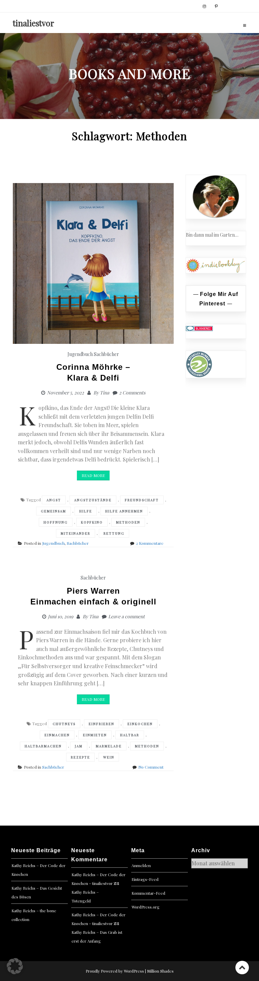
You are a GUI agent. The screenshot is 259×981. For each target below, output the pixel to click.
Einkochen (140, 723)
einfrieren (101, 723)
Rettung (114, 533)
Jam (79, 746)
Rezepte (80, 757)
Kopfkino (92, 522)
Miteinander (75, 533)
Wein (108, 757)
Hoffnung (56, 522)
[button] (15, 966)
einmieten (95, 735)
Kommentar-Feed (148, 893)
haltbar (129, 735)
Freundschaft (142, 500)
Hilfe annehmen (124, 511)
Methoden (128, 522)
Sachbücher (106, 354)
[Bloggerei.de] (199, 328)
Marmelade (109, 746)
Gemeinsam (53, 511)
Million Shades (160, 971)
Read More (93, 475)
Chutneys (64, 723)
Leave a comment (126, 616)
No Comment (151, 767)
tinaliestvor (33, 23)
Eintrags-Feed (145, 879)
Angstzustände (93, 500)
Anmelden (141, 865)
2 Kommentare (150, 543)
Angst (54, 500)
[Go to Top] (242, 967)
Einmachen (57, 735)
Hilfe (85, 511)
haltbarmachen (43, 746)
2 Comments (132, 392)
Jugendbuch (80, 354)
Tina (104, 392)
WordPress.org (146, 907)
